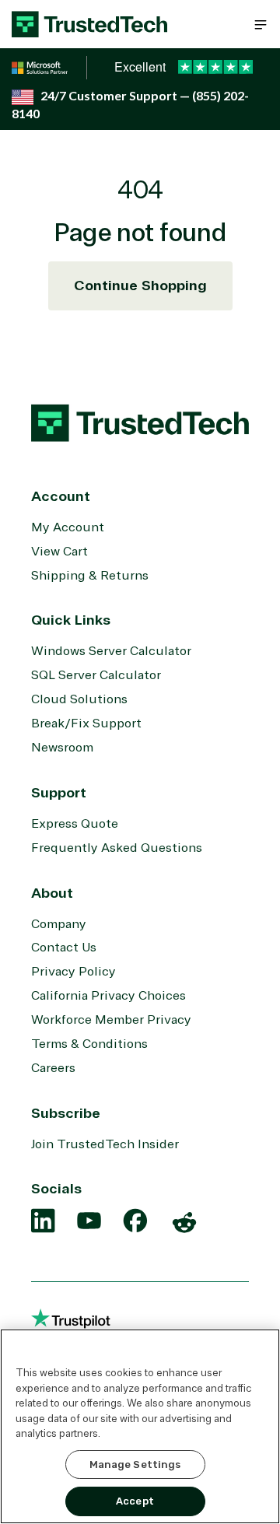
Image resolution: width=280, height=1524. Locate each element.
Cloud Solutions (79, 699)
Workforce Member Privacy (111, 1020)
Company (58, 924)
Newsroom (62, 747)
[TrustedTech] (89, 24)
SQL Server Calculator (96, 675)
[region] (140, 1426)
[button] (260, 24)
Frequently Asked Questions (116, 848)
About (52, 893)
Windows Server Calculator (111, 651)
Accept (135, 1501)
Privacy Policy (73, 971)
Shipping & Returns (90, 575)
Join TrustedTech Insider (105, 1144)
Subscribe (65, 1113)
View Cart (59, 551)
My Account (67, 527)
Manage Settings (135, 1464)
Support (58, 793)
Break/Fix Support (86, 723)
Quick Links (70, 620)
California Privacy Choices (108, 996)
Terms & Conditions (89, 1044)
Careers (53, 1068)
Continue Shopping (140, 285)
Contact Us (63, 947)
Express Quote (74, 824)
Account (60, 496)
